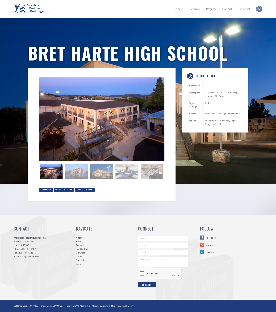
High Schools (45, 189)
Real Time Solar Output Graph (255, 9)
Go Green (244, 9)
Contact (227, 9)
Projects (211, 9)
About (179, 9)
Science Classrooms (63, 189)
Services (195, 9)
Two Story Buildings (85, 189)
